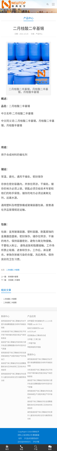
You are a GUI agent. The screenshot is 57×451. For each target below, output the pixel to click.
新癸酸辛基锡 (13, 277)
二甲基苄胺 (31, 343)
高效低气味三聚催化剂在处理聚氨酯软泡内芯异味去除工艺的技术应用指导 (13, 366)
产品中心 (28, 18)
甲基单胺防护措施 (34, 347)
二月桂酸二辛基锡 (12, 270)
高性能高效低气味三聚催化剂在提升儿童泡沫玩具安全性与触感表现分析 (13, 377)
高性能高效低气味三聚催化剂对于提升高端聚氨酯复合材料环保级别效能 (13, 324)
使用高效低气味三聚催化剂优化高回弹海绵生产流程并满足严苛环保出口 (13, 356)
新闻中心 (5, 316)
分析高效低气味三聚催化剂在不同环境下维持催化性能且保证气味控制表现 (13, 335)
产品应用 (31, 316)
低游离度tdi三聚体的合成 (36, 335)
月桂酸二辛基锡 (14, 280)
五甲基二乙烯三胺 (34, 339)
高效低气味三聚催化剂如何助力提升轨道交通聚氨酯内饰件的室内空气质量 (13, 345)
